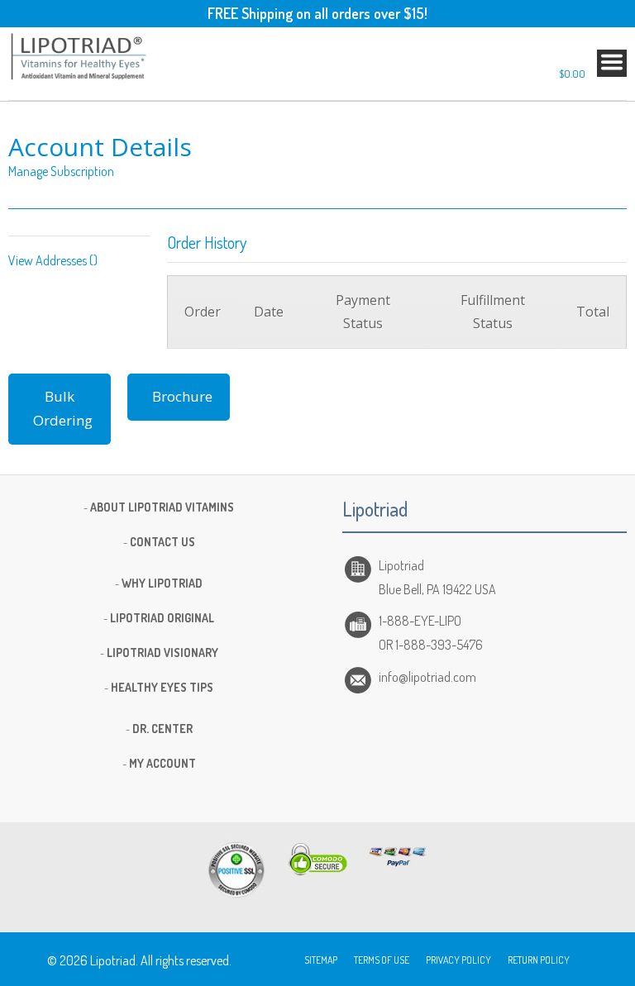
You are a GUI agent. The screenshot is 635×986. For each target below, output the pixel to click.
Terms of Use (381, 960)
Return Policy (539, 960)
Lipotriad (113, 960)
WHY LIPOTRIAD (162, 583)
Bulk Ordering (63, 408)
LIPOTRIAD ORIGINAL (162, 618)
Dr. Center (162, 729)
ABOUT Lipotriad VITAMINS (162, 507)
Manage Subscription (61, 171)
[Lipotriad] (79, 58)
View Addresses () (53, 260)
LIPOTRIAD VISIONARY (162, 652)
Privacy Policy (458, 960)
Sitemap (320, 960)
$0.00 (572, 73)
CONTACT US (162, 542)
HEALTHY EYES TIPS (162, 687)
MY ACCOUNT (162, 763)
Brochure (182, 396)
